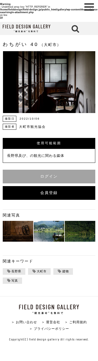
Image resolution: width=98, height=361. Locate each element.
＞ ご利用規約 (76, 322)
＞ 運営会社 (50, 322)
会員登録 (49, 193)
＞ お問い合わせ (24, 322)
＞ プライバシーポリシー (49, 328)
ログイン (49, 176)
